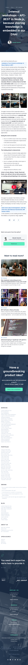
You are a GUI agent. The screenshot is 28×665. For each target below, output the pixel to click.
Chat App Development (6, 425)
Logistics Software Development (8, 415)
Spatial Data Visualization (6, 418)
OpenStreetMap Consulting (7, 420)
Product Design (4, 519)
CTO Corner (3, 511)
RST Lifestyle (4, 518)
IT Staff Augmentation (6, 422)
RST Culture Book (5, 531)
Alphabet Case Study (5, 468)
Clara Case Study (5, 472)
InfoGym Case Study (5, 476)
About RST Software (5, 527)
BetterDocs (3, 542)
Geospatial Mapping (5, 417)
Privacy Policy (14, 641)
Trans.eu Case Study (5, 449)
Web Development (5, 429)
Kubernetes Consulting (6, 433)
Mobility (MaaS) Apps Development (8, 414)
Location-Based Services (6, 410)
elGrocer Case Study (5, 475)
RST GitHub (3, 543)
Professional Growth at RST (7, 530)
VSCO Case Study (5, 459)
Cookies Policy (14, 639)
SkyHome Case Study (5, 452)
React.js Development (5, 436)
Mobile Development (5, 430)
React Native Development (6, 437)
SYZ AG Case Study (5, 474)
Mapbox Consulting (5, 421)
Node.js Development (5, 439)
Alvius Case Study (5, 461)
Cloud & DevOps (4, 432)
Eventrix (2, 540)
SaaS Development (5, 413)
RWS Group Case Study (6, 478)
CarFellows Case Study (6, 451)
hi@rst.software (14, 599)
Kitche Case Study (5, 457)
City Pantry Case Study (6, 463)
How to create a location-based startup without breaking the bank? (14, 488)
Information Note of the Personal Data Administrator (14, 637)
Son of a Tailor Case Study (7, 470)
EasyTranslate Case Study (6, 455)
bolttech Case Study (5, 464)
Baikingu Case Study (5, 460)
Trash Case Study (5, 456)
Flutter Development (5, 440)
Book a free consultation (14, 389)
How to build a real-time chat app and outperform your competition (13, 497)
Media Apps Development (6, 508)
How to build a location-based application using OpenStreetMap (12, 494)
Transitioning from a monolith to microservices (12, 492)
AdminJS (3, 539)
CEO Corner (3, 510)
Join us (14, 628)
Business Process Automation (7, 435)
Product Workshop (5, 426)
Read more (14, 243)
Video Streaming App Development (8, 424)
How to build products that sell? (9, 490)
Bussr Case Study (5, 453)
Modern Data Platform (6, 441)
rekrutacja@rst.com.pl (14, 624)
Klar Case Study (4, 471)
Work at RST (3, 528)
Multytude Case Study (6, 465)
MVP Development (5, 411)
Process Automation (5, 515)
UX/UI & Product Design (6, 428)
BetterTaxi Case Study (6, 467)
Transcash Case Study (6, 479)
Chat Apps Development (6, 507)
